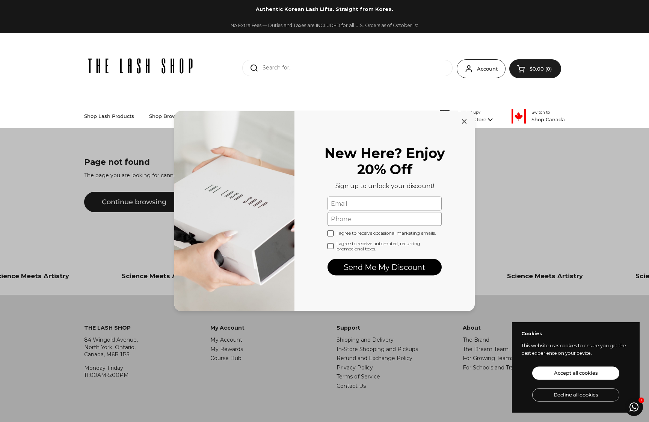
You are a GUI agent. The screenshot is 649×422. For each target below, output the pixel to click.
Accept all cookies (576, 373)
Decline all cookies (576, 395)
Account (487, 69)
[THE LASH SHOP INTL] (140, 67)
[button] (535, 68)
